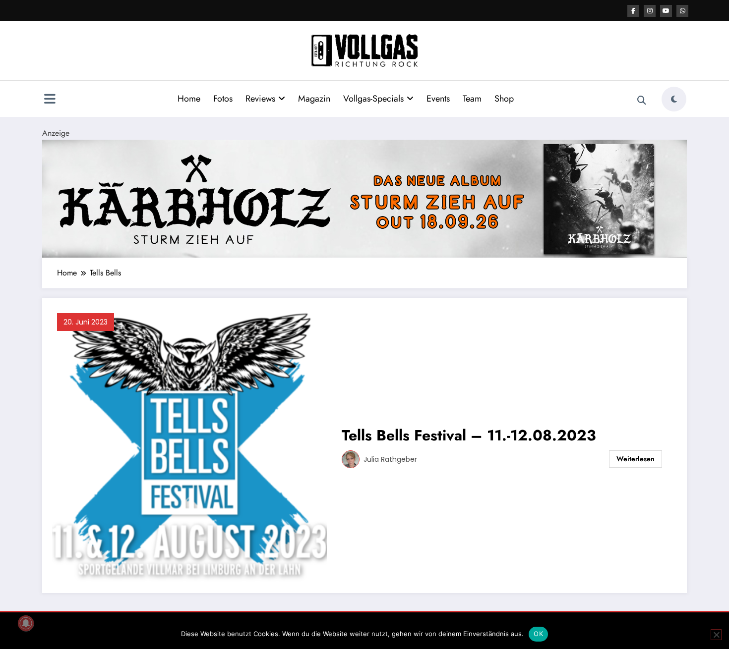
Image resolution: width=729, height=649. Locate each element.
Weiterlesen (635, 459)
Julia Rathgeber (390, 459)
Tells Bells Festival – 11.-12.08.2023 (469, 435)
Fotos (223, 98)
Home (189, 98)
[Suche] (641, 100)
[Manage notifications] (26, 623)
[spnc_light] (674, 99)
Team (472, 98)
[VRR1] (364, 198)
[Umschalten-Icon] (49, 100)
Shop (504, 98)
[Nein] (716, 634)
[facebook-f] (633, 11)
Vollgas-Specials (373, 98)
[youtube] (666, 11)
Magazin (314, 98)
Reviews (260, 98)
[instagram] (650, 11)
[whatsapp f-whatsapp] (682, 11)
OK (538, 634)
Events (438, 98)
